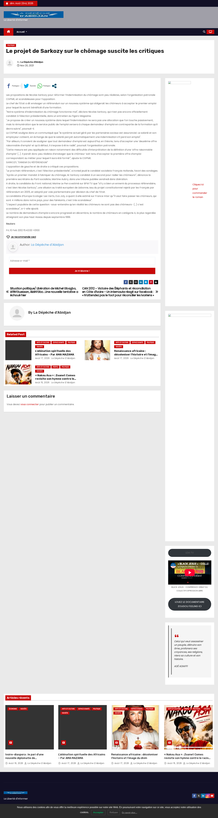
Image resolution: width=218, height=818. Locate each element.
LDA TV (190, 552)
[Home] (8, 32)
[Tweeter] (30, 86)
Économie (13, 709)
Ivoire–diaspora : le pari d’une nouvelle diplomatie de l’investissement (24, 758)
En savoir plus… (129, 812)
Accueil (21, 31)
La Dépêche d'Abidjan (31, 62)
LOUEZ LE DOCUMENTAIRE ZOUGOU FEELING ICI (189, 604)
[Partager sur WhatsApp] (43, 86)
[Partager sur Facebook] (12, 86)
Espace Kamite (58, 342)
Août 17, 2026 (42, 358)
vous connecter (29, 404)
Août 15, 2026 (42, 382)
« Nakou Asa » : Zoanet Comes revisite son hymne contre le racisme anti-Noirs (55, 379)
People (55, 367)
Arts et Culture (43, 342)
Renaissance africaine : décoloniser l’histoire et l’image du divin (135, 354)
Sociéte (40, 346)
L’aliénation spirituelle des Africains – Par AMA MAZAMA (54, 352)
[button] (204, 31)
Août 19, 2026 (16, 763)
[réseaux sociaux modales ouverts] (54, 86)
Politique (11, 45)
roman (199, 197)
